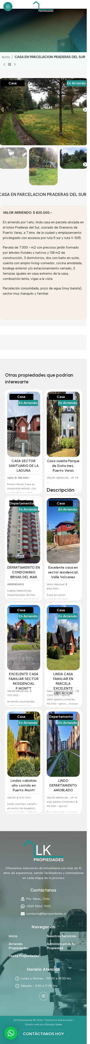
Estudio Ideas (53, 1024)
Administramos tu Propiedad (61, 946)
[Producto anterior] (4, 64)
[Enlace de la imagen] (43, 850)
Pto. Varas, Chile (38, 899)
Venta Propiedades (24, 956)
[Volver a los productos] (9, 64)
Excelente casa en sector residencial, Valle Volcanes (63, 572)
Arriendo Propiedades (19, 946)
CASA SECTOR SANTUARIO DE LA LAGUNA (24, 466)
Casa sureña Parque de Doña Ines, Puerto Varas (63, 466)
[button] (85, 109)
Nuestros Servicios (61, 936)
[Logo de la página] (43, 6)
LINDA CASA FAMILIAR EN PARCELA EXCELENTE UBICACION (63, 683)
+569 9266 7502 (38, 906)
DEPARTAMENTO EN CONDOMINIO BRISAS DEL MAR (23, 572)
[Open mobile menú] (8, 6)
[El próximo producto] (14, 64)
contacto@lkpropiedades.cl (46, 913)
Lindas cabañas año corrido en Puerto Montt (23, 785)
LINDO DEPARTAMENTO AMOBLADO (63, 785)
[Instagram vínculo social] (43, 996)
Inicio (13, 936)
